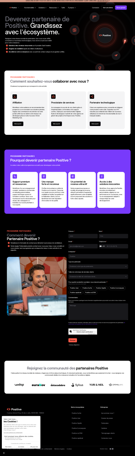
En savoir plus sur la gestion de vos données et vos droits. (96, 323)
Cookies (69, 449)
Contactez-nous (106, 438)
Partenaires (105, 423)
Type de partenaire (74, 262)
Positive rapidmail (77, 438)
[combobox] (102, 246)
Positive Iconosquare (79, 428)
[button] (98, 266)
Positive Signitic (77, 423)
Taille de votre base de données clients (81, 272)
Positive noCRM (77, 433)
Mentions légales (59, 449)
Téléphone (103, 241)
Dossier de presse (107, 418)
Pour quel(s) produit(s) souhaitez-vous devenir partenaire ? (88, 282)
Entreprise (72, 252)
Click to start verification (85, 332)
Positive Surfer (76, 413)
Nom (101, 231)
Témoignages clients (108, 433)
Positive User (76, 418)
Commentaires (73, 297)
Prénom (71, 231)
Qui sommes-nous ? (107, 413)
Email (70, 241)
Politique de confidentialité (44, 449)
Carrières (104, 428)
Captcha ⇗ (92, 334)
